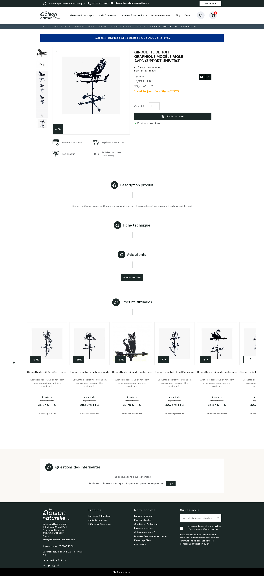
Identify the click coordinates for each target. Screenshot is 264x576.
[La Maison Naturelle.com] (50, 15)
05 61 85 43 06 (100, 3)
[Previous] (14, 362)
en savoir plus (79, 3)
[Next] (250, 359)
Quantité (139, 106)
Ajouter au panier (175, 116)
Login (171, 483)
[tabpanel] (132, 376)
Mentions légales (121, 572)
